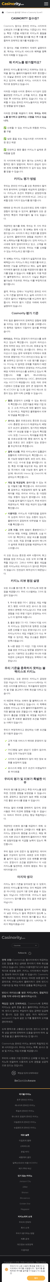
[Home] (3, 12)
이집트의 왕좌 (25, 1140)
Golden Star (25, 1203)
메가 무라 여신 (25, 1168)
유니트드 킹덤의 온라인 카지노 (25, 1116)
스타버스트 (25, 1146)
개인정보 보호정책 (25, 1244)
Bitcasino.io (25, 1198)
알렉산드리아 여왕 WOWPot (25, 1163)
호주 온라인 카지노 (25, 1100)
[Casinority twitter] (29, 952)
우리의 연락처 (25, 1222)
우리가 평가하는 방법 (25, 1233)
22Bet (25, 1187)
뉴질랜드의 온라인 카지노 (25, 1127)
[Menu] (46, 4)
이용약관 (25, 1250)
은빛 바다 (25, 1152)
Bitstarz (25, 1192)
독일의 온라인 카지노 (25, 1111)
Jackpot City (25, 1181)
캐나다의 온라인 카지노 (25, 1105)
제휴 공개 (25, 1239)
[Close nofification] (46, 1265)
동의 (36, 1278)
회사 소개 (25, 1228)
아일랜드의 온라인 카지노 (25, 1122)
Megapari (25, 1209)
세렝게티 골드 (25, 1157)
